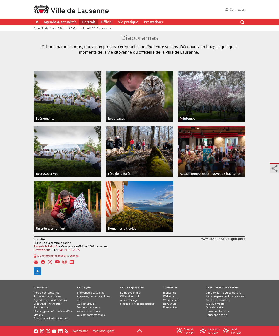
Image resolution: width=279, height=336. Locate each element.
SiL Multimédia (215, 303)
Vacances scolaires (88, 311)
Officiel (106, 22)
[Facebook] (43, 262)
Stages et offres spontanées (137, 303)
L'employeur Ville (130, 292)
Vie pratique (128, 22)
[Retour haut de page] (139, 331)
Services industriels (218, 300)
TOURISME (170, 287)
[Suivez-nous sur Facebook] (36, 331)
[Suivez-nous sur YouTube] (54, 331)
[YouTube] (57, 262)
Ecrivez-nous (42, 250)
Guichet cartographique (91, 315)
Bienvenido (170, 307)
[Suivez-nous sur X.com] (48, 331)
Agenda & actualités (60, 22)
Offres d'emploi (129, 296)
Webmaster (80, 331)
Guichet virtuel (86, 303)
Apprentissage (129, 300)
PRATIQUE (84, 287)
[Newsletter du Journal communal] (36, 262)
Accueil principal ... (45, 28)
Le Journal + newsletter (47, 303)
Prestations (153, 22)
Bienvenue (169, 292)
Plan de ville (41, 307)
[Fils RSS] (67, 331)
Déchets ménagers (88, 307)
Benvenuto (169, 303)
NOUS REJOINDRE (132, 287)
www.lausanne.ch (223, 239)
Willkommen (170, 300)
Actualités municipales (47, 296)
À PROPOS (41, 287)
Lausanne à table (216, 315)
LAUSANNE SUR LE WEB (222, 287)
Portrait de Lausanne (46, 292)
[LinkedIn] (72, 262)
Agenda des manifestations (50, 300)
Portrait (88, 22)
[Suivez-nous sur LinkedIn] (60, 331)
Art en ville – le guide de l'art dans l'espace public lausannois (225, 294)
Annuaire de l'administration (51, 318)
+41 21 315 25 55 (69, 250)
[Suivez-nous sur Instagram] (42, 331)
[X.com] (50, 262)
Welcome (169, 296)
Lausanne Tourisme (218, 311)
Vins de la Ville (215, 307)
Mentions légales (103, 331)
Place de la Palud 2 (46, 246)
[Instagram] (64, 262)
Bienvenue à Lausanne (90, 292)
